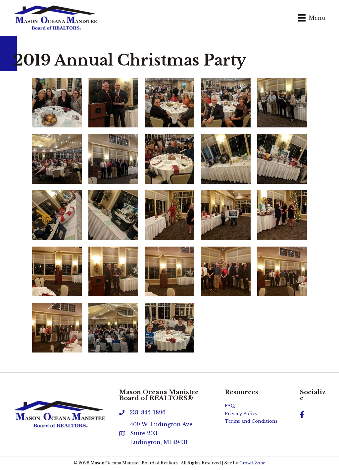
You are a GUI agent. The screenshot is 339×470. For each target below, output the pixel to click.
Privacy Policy (241, 413)
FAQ (230, 405)
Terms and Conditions (251, 421)
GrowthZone (252, 462)
